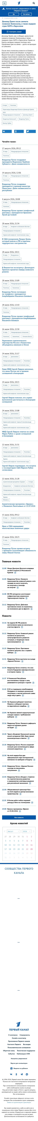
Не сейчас (26, 14)
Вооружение (15, 255)
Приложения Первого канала (19, 1041)
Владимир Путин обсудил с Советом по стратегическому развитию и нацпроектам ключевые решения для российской (21, 780)
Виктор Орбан (7, 123)
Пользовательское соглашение (19, 1047)
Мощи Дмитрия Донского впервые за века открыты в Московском (20, 570)
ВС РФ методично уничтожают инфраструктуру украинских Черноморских (18, 596)
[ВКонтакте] (7, 131)
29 (14, 836)
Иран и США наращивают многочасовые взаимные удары (15, 527)
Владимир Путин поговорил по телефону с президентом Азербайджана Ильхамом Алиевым (17, 294)
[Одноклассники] (19, 131)
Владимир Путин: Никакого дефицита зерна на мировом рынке (21, 725)
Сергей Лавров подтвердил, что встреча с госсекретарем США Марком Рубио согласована (19, 468)
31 (23, 836)
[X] (31, 131)
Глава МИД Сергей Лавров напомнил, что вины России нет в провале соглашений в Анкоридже (17, 371)
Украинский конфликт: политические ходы (16, 235)
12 (14, 845)
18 (10, 849)
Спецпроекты (25, 1035)
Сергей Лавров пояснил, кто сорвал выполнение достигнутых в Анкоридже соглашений (18, 399)
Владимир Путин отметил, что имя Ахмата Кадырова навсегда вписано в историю (21, 670)
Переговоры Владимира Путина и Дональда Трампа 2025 (18, 110)
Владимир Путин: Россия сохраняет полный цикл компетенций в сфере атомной (20, 747)
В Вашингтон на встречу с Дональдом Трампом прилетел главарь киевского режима (18, 269)
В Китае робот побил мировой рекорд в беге (18, 801)
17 (6, 849)
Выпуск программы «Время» (18, 810)
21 (23, 849)
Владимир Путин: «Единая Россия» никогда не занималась (20, 768)
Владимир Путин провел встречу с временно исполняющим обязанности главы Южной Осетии (19, 550)
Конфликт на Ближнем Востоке (20, 227)
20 (19, 849)
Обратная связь (9, 1051)
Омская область (27, 336)
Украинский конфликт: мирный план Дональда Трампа (17, 422)
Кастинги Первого (14, 1044)
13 (19, 845)
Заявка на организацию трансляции (19, 1102)
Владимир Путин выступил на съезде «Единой (21, 660)
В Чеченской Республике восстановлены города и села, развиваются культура (19, 680)
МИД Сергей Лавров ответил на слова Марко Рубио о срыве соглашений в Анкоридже (18, 433)
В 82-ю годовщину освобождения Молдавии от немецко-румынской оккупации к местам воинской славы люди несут (21, 692)
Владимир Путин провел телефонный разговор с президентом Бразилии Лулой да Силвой (18, 212)
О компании (13, 1035)
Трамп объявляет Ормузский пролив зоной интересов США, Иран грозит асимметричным (21, 736)
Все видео (27, 1044)
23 (31, 849)
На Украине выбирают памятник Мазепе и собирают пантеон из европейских (19, 704)
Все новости (19, 817)
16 (31, 845)
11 (10, 845)
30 (19, 836)
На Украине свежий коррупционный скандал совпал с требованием (21, 715)
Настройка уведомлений (19, 1058)
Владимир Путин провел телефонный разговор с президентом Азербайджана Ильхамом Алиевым (19, 318)
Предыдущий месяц (5, 831)
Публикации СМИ (23, 1054)
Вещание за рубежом (21, 1068)
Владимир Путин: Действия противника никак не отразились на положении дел (19, 607)
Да (14, 14)
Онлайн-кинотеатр (19, 1038)
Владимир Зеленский (9, 119)
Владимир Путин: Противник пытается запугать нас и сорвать (19, 650)
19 (14, 849)
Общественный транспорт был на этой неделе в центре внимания (20, 792)
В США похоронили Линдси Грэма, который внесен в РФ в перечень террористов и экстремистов (16, 241)
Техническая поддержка (26, 1051)
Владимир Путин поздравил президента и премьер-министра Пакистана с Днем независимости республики (16, 187)
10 (6, 845)
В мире (5, 105)
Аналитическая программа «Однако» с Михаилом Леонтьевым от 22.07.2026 (18, 505)
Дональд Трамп (27, 115)
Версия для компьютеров (19, 1063)
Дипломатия (14, 357)
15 (27, 845)
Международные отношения (11, 115)
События (11, 1054)
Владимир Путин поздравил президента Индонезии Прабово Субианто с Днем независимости (16, 162)
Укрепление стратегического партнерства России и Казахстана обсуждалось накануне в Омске (16, 342)
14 (23, 845)
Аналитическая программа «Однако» (14, 482)
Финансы (6, 500)
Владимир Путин (24, 119)
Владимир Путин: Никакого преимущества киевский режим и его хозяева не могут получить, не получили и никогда (21, 583)
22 (27, 849)
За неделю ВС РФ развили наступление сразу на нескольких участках (20, 625)
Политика (13, 105)
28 (10, 836)
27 (6, 836)
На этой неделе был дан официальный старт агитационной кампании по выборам (20, 757)
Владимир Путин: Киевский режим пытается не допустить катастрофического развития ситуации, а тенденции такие (20, 637)
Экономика (15, 288)
